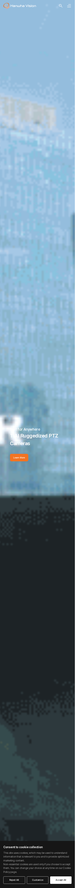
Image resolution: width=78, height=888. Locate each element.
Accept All (61, 880)
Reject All (14, 880)
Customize (37, 880)
